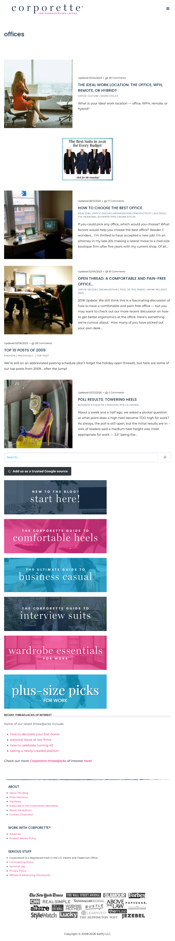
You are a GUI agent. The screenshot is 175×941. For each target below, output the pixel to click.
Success (159, 213)
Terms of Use (17, 866)
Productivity (143, 213)
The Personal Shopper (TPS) (97, 216)
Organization (122, 213)
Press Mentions (18, 797)
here (87, 761)
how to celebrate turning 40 (31, 745)
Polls (124, 404)
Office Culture (88, 95)
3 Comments (116, 392)
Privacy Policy (17, 870)
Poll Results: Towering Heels (107, 399)
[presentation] (38, 94)
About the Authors (20, 810)
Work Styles (109, 95)
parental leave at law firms (30, 740)
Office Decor (101, 213)
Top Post (43, 355)
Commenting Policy (21, 862)
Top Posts (15, 801)
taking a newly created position (34, 751)
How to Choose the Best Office (110, 208)
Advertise (15, 834)
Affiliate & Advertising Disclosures (29, 875)
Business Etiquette (91, 404)
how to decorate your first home (34, 734)
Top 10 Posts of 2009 (24, 350)
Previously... (26, 355)
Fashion (10, 355)
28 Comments (43, 343)
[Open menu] (168, 8)
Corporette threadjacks (48, 761)
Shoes (134, 404)
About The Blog (18, 792)
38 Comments (117, 77)
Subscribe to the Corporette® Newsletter (33, 805)
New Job (84, 213)
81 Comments (117, 271)
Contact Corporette (21, 814)
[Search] (165, 457)
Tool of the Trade (132, 289)
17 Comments (116, 201)
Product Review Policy (22, 838)
